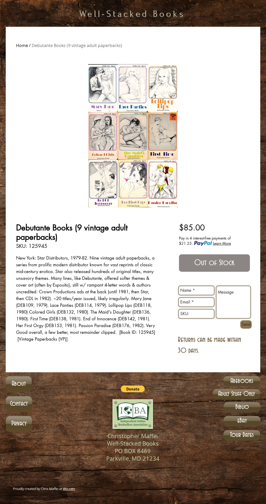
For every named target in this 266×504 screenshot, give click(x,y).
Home (22, 45)
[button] (133, 389)
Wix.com (69, 489)
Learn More (222, 243)
